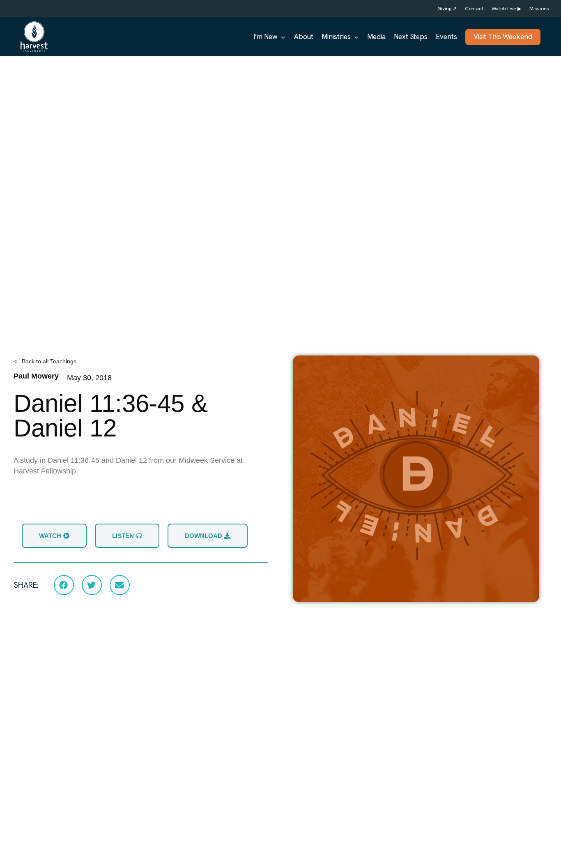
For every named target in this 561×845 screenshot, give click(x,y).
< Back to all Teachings (45, 361)
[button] (64, 585)
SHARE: (26, 585)
